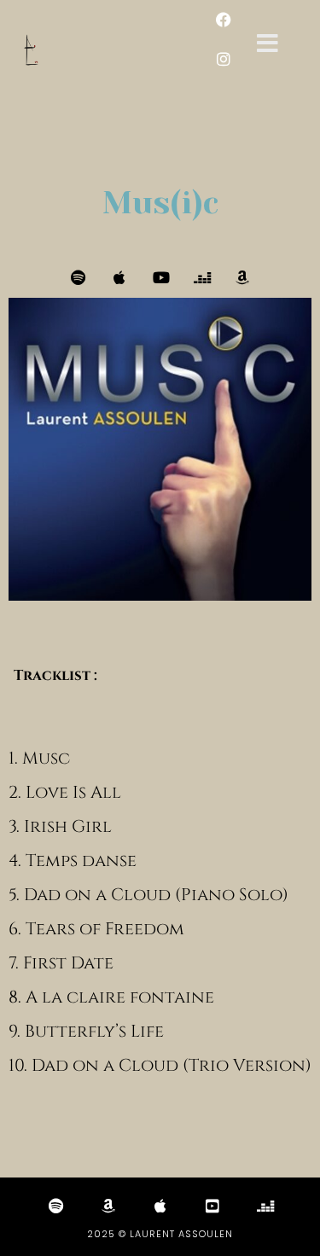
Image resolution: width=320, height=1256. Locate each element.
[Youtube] (160, 277)
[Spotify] (78, 277)
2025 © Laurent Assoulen (160, 1234)
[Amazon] (242, 277)
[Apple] (119, 277)
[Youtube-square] (212, 1205)
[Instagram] (223, 58)
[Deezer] (201, 277)
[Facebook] (223, 19)
